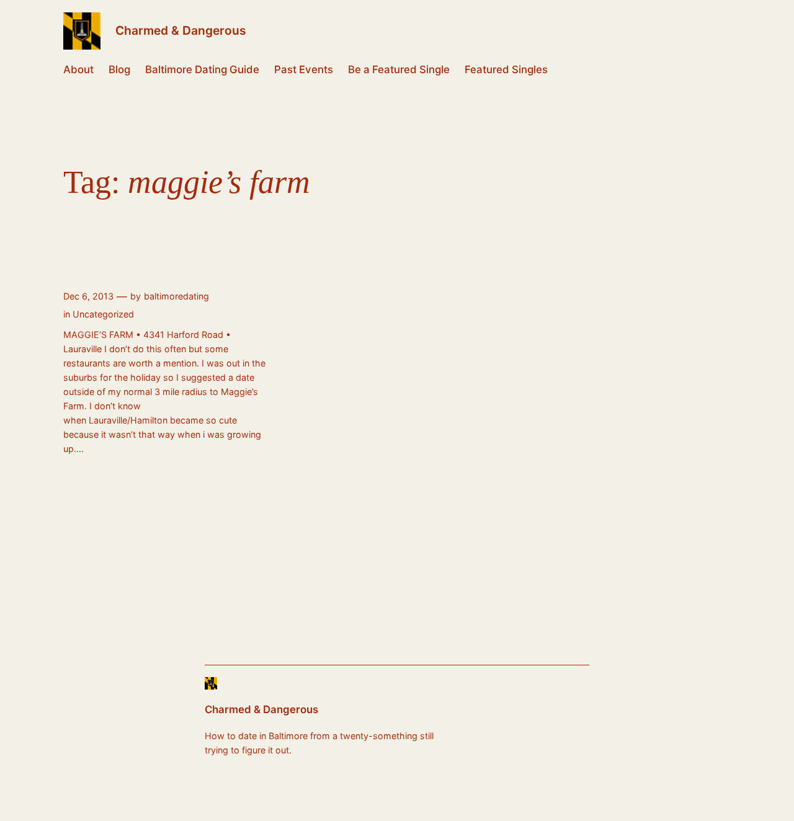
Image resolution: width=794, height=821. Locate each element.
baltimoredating (176, 296)
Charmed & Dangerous (180, 30)
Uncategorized (103, 314)
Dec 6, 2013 (88, 296)
